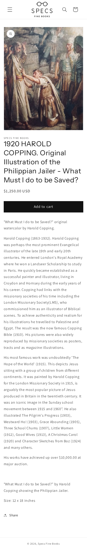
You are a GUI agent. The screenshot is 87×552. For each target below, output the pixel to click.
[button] (9, 9)
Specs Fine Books (49, 543)
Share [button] (13, 515)
